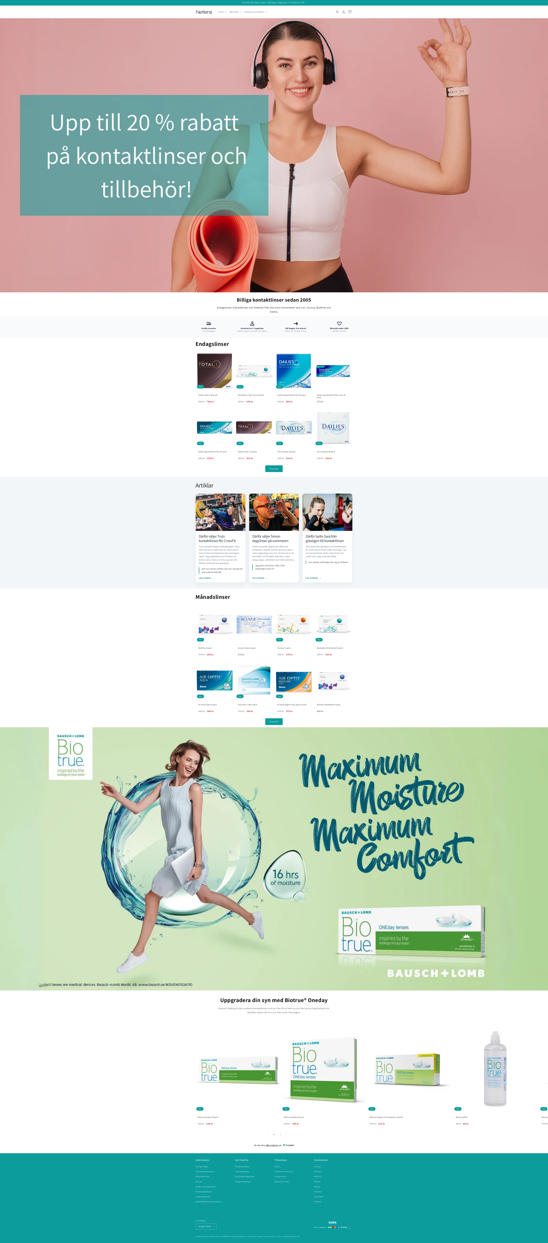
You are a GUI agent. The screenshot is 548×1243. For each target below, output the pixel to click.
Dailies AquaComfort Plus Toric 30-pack (331, 396)
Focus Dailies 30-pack (286, 452)
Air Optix (318, 1171)
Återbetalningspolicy (244, 1176)
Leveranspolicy (242, 1171)
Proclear (318, 1191)
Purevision (319, 1196)
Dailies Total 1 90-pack (207, 395)
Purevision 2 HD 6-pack (247, 705)
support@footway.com (291, 1236)
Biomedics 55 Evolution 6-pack (330, 648)
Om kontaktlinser (204, 1191)
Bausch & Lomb (282, 1181)
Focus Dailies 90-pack (326, 452)
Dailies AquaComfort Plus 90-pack (291, 395)
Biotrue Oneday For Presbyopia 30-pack (386, 1117)
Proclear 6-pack (284, 648)
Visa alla (274, 468)
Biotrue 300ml (462, 1117)
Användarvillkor (242, 1166)
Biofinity (318, 1176)
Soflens (317, 1201)
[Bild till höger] (280, 1135)
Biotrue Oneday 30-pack (208, 1117)
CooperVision (281, 1176)
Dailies (317, 1181)
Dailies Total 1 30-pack (247, 452)
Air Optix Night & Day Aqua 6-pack (291, 705)
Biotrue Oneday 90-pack (294, 1117)
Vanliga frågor (202, 1166)
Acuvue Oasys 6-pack (247, 648)
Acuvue (317, 1166)
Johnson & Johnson (284, 1171)
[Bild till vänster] (268, 1135)
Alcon (277, 1166)
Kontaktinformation (205, 1171)
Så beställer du (202, 1176)
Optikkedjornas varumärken (208, 1201)
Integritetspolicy (242, 1181)
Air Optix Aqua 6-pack (207, 705)
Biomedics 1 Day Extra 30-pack (251, 395)
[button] (222, 12)
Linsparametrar (203, 1196)
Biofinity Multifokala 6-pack (328, 705)
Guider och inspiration (206, 1186)
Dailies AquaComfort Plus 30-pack (212, 452)
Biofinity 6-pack (205, 648)
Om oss (199, 1181)
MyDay (317, 1186)
